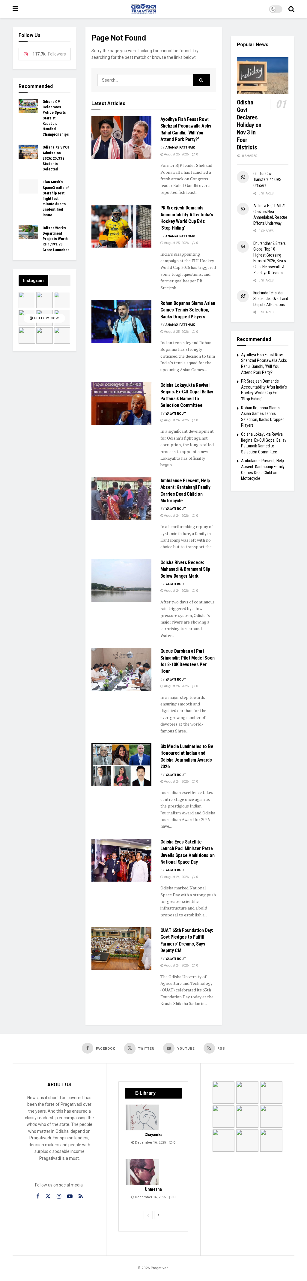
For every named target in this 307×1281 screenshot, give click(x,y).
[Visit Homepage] (143, 9)
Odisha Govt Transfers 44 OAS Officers (267, 179)
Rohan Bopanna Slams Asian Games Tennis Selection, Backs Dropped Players (187, 310)
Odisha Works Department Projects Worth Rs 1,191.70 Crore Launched (56, 239)
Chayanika (153, 1134)
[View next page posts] (158, 1215)
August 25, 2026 (176, 154)
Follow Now (46, 318)
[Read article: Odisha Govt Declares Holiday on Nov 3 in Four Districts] (263, 75)
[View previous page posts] (148, 1215)
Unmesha (153, 1189)
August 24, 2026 (176, 420)
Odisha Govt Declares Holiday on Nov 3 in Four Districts (249, 125)
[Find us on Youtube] (70, 1196)
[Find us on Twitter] (48, 1196)
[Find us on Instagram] (59, 1196)
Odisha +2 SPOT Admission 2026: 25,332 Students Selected (56, 158)
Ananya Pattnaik (180, 147)
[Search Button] (291, 9)
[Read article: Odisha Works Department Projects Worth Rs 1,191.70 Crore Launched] (28, 232)
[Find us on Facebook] (37, 1196)
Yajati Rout (175, 414)
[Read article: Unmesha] (143, 1172)
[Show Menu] (15, 9)
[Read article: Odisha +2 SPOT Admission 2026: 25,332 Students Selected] (28, 151)
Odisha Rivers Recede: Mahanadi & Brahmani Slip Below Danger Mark (185, 569)
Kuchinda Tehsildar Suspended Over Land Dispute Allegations (270, 298)
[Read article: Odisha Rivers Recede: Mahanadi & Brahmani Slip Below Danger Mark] (121, 580)
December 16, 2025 (150, 1142)
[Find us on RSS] (81, 1196)
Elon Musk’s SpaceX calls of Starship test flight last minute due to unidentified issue (56, 198)
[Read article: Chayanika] (143, 1117)
